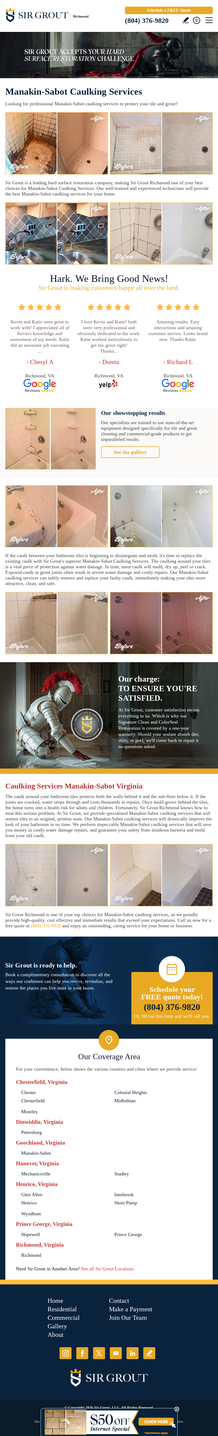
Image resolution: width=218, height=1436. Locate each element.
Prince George (128, 1234)
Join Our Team (128, 1317)
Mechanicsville (36, 1173)
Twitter (99, 1353)
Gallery (57, 1326)
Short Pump (125, 1202)
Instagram (66, 1353)
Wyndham (31, 1213)
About (56, 1334)
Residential (62, 1309)
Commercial (64, 1317)
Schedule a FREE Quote (169, 10)
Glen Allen (31, 1194)
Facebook (82, 1353)
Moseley (29, 1111)
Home (55, 1300)
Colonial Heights (130, 1092)
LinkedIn (133, 1353)
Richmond (31, 1255)
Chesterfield (33, 1100)
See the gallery (130, 452)
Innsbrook (124, 1194)
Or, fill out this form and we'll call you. (172, 1016)
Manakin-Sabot (36, 1153)
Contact (119, 1300)
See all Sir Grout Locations (107, 1268)
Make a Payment (130, 1309)
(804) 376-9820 (147, 20)
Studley (121, 1173)
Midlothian (125, 1100)
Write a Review (186, 20)
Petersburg (31, 1132)
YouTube (116, 1353)
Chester (28, 1092)
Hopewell (30, 1234)
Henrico (29, 1202)
